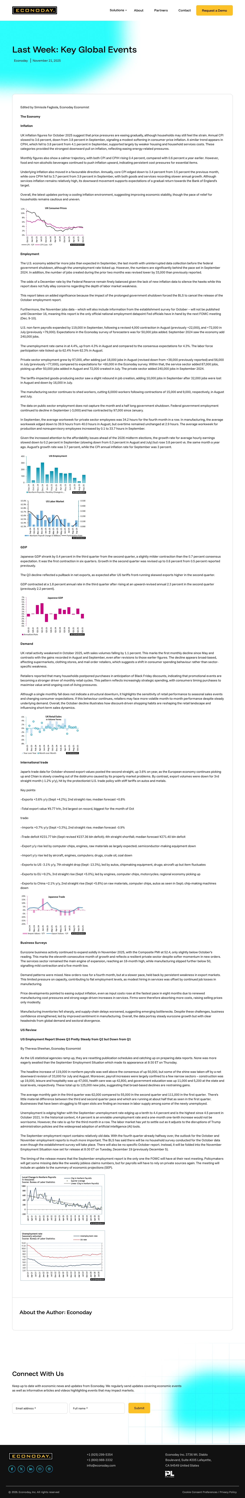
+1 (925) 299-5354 (100, 1454)
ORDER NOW (224, 1480)
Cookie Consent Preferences (199, 1492)
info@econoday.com (101, 1465)
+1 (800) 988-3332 (100, 1460)
